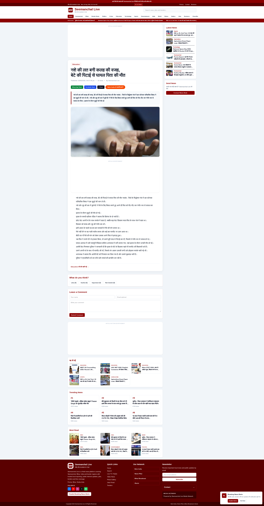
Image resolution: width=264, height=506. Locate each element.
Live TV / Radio (112, 474)
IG (77, 488)
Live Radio (139, 4)
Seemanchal (79, 16)
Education (119, 16)
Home (70, 16)
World (159, 16)
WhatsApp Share (77, 87)
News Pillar (138, 474)
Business (193, 4)
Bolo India (138, 469)
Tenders (109, 485)
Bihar (87, 16)
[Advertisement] (115, 42)
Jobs (179, 16)
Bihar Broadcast (140, 478)
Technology (128, 16)
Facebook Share (90, 87)
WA (86, 488)
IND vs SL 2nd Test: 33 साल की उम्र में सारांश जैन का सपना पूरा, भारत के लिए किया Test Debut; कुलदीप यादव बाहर (174, 20)
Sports (136, 16)
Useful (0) (84, 283)
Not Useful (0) (110, 283)
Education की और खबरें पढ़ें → (80, 267)
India (153, 16)
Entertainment (145, 16)
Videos (166, 16)
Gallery (173, 16)
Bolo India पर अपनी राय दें (115, 87)
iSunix (137, 483)
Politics (104, 16)
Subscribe (179, 479)
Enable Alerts (233, 501)
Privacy (181, 4)
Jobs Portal (110, 482)
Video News (111, 477)
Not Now (242, 501)
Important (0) (96, 283)
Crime (111, 16)
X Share (101, 87)
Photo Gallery (111, 479)
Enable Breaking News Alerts (79, 494)
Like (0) (73, 283)
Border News (95, 16)
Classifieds (196, 16)
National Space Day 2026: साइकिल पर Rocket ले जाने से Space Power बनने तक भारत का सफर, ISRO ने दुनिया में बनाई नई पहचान (111, 20)
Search (109, 471)
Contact (187, 4)
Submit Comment (77, 315)
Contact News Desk (180, 93)
